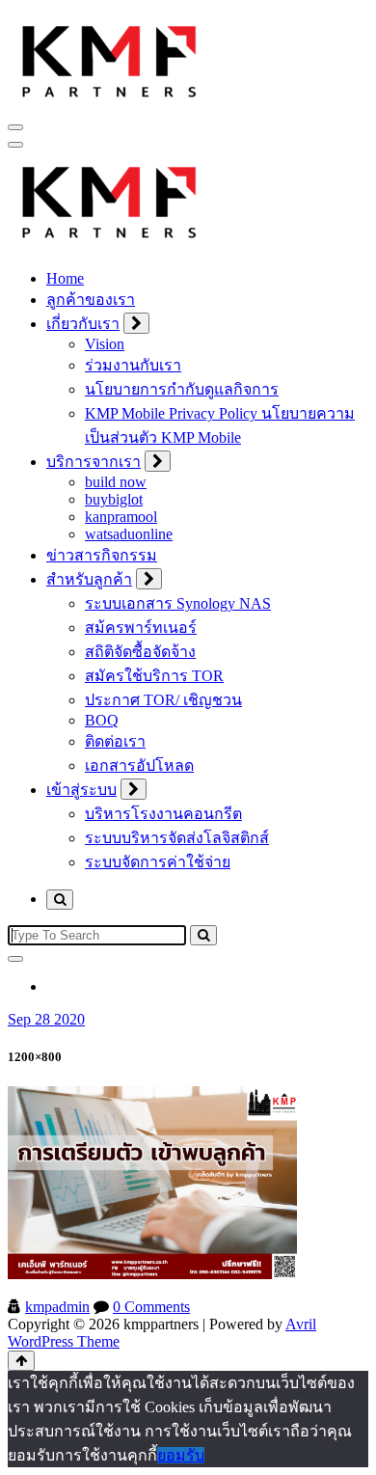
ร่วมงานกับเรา (133, 365)
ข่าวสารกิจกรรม (101, 555)
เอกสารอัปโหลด (139, 765)
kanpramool (121, 516)
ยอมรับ (180, 1455)
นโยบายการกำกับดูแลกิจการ (182, 389)
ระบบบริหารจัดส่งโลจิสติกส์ (177, 838)
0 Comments (151, 1306)
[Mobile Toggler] (136, 323)
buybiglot (114, 499)
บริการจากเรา (93, 461)
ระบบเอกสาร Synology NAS (178, 603)
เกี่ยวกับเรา (83, 323)
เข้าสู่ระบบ (81, 789)
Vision (104, 344)
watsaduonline (129, 534)
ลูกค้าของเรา (90, 299)
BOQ (102, 720)
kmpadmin (57, 1306)
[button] (110, 59)
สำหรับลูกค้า (89, 579)
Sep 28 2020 (46, 1019)
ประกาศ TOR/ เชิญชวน (163, 700)
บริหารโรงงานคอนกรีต (163, 814)
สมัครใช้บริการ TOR (154, 676)
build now (116, 482)
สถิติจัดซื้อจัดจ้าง (140, 651)
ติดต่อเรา (115, 741)
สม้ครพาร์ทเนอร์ (141, 627)
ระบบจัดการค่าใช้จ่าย (157, 862)
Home (65, 278)
